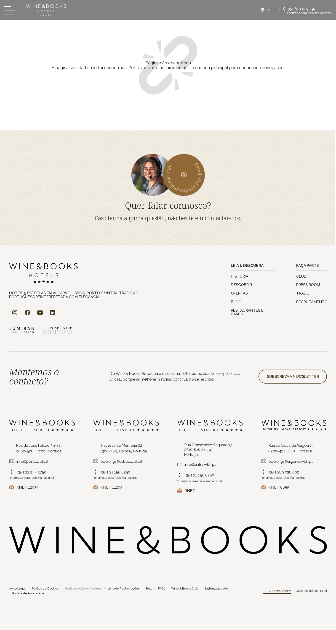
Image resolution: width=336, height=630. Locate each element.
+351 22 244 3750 (31, 472)
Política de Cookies (45, 588)
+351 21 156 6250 (115, 472)
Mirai (323, 590)
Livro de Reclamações (123, 588)
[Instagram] (15, 312)
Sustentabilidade (216, 588)
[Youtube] (40, 312)
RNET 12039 (27, 487)
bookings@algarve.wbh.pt (291, 461)
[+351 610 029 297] (284, 9)
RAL (149, 588)
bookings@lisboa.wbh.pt (121, 461)
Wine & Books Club (184, 588)
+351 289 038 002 (284, 472)
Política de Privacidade (28, 593)
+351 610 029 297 (301, 9)
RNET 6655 (279, 487)
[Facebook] (27, 312)
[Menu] (11, 10)
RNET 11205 (112, 487)
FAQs (161, 588)
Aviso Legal (17, 588)
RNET (189, 490)
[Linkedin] (52, 312)
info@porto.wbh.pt (32, 461)
